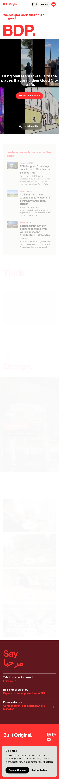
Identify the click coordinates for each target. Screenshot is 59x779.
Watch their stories (29, 95)
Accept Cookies (17, 770)
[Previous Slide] (5, 357)
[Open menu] (53, 4)
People (29, 596)
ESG (29, 561)
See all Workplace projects (21, 433)
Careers (29, 631)
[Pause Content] (20, 126)
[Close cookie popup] (53, 749)
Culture (29, 525)
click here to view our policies (39, 762)
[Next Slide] (10, 357)
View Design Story (16, 425)
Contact (45, 4)
